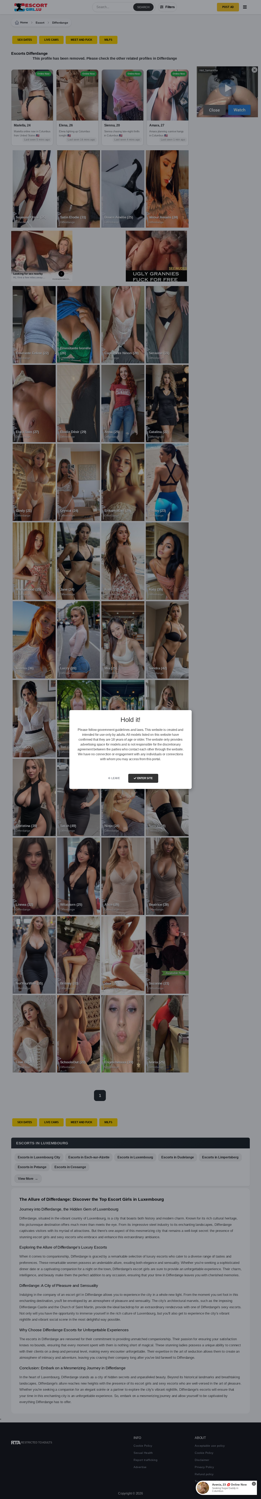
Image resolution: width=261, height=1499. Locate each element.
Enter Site (144, 778)
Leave (115, 778)
